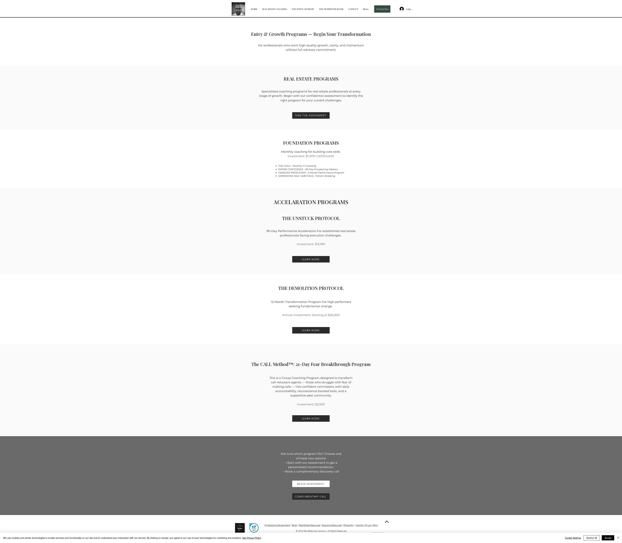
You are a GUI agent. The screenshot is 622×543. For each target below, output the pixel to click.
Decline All (591, 537)
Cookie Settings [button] (573, 537)
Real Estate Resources (309, 525)
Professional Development (277, 525)
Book (294, 525)
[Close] (618, 537)
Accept (608, 537)
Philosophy (348, 525)
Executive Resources (332, 525)
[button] (382, 9)
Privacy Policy (371, 525)
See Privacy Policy (251, 537)
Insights (359, 525)
